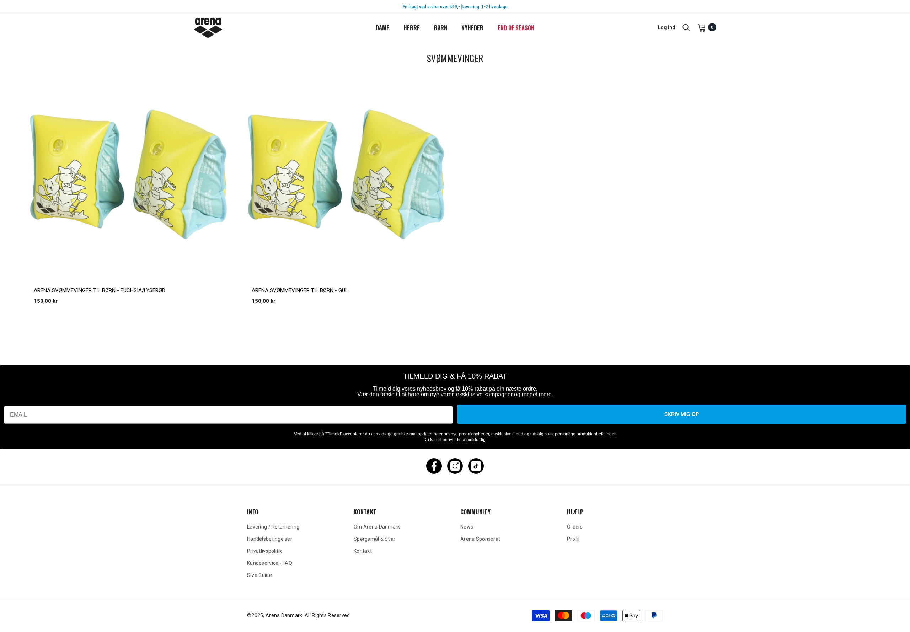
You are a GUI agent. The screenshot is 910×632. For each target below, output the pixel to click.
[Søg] (686, 27)
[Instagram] (455, 466)
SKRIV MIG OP (681, 414)
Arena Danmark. (285, 615)
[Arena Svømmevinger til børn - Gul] (346, 174)
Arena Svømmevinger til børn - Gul (300, 290)
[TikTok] (476, 466)
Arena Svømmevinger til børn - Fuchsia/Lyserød (99, 290)
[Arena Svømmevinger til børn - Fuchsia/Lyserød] (128, 174)
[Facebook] (434, 466)
